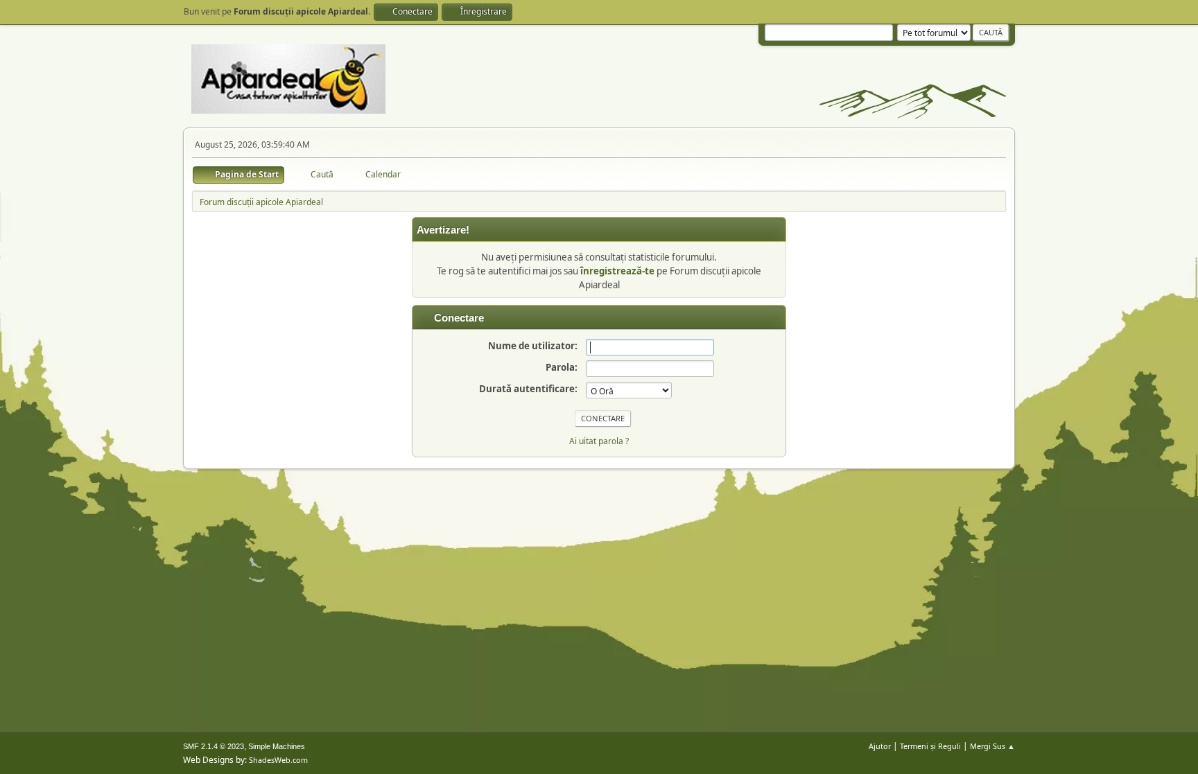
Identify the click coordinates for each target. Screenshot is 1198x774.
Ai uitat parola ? (599, 441)
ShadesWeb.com (278, 760)
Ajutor (880, 746)
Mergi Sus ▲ (992, 746)
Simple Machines (276, 746)
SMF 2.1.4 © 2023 (213, 746)
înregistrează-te (617, 271)
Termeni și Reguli (930, 746)
